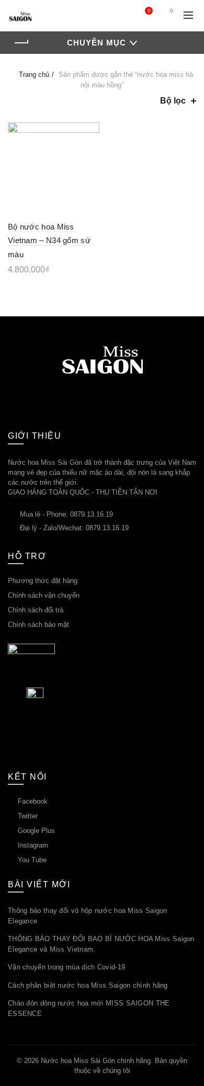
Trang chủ (34, 74)
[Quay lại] (21, 42)
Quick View (90, 150)
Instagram (33, 845)
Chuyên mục (96, 42)
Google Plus (36, 830)
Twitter (28, 816)
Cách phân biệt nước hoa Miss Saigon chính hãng (88, 985)
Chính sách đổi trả (35, 610)
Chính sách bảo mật (38, 624)
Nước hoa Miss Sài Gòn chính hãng (96, 1061)
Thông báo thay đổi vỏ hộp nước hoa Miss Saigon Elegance (87, 916)
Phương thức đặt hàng (42, 581)
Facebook (33, 801)
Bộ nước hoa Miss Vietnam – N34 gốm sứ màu (49, 240)
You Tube (32, 860)
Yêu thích (149, 11)
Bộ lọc (173, 100)
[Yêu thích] (90, 131)
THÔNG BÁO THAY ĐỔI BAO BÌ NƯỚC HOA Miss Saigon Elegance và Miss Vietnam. (101, 944)
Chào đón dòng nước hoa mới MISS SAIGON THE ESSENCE (89, 1008)
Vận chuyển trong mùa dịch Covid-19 (66, 967)
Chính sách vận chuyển (44, 595)
